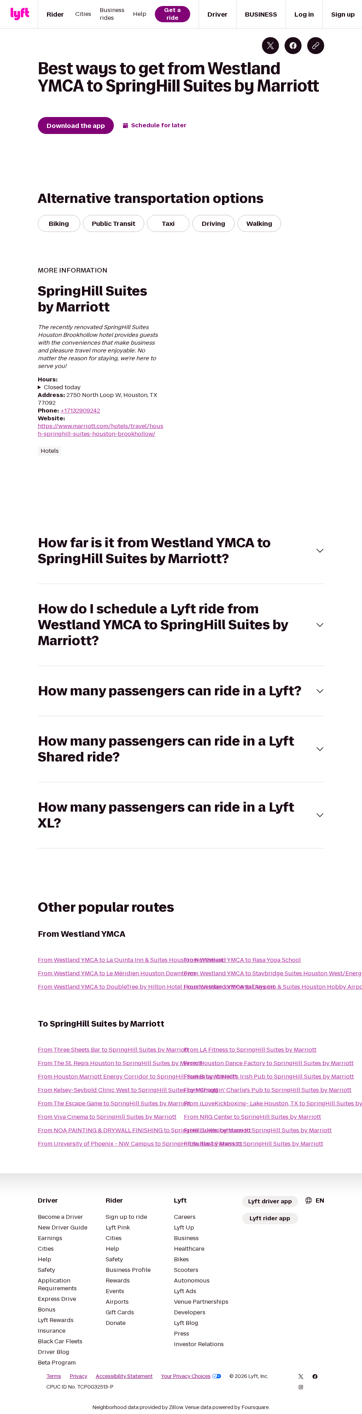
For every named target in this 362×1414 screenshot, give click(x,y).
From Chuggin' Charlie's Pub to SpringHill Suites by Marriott (267, 1090)
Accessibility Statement (124, 1376)
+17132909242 (80, 411)
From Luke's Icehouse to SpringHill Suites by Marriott (258, 1130)
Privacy (78, 1376)
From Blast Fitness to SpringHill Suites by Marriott (253, 1144)
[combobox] (314, 1200)
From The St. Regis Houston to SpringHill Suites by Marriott (120, 1063)
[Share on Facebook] (293, 45)
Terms (53, 1376)
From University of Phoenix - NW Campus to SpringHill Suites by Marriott (140, 1144)
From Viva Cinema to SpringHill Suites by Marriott (107, 1117)
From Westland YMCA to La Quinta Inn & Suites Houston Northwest (130, 960)
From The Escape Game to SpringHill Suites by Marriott (114, 1103)
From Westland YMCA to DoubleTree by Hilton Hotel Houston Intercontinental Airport (156, 987)
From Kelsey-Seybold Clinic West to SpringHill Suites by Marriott (128, 1090)
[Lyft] (19, 14)
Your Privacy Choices (186, 1376)
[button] (181, 551)
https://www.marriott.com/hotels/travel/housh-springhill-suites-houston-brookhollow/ (100, 430)
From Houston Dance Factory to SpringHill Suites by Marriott (269, 1063)
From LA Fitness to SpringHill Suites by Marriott (250, 1050)
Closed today (62, 387)
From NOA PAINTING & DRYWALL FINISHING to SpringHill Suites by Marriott (144, 1130)
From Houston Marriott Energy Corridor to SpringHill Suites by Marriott (137, 1077)
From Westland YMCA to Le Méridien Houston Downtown (116, 973)
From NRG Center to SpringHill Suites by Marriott (252, 1117)
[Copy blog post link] (315, 45)
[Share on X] (270, 45)
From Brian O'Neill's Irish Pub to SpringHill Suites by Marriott (269, 1077)
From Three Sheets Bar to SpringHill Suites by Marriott (113, 1050)
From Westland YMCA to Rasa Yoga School (242, 960)
